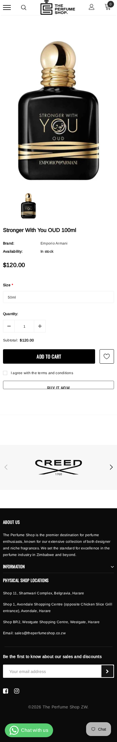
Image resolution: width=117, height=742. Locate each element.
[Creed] (58, 467)
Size (8, 285)
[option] (58, 109)
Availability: (12, 251)
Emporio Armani (54, 243)
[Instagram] (16, 691)
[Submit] (107, 671)
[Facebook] (5, 691)
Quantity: (10, 314)
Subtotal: (10, 340)
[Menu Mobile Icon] (7, 7)
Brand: (8, 243)
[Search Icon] (23, 7)
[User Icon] (91, 7)
